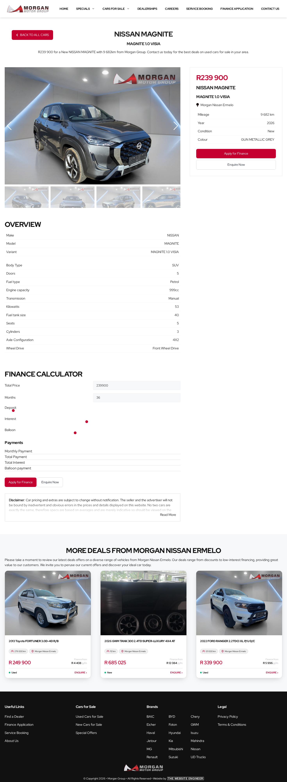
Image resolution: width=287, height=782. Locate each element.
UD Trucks (198, 757)
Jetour (152, 741)
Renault (152, 757)
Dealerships (147, 9)
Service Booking (199, 9)
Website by (178, 778)
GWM (195, 724)
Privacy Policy (228, 716)
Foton (173, 724)
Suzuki (173, 757)
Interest (10, 419)
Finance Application (236, 9)
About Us (12, 741)
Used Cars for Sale (89, 716)
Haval (151, 733)
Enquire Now (50, 482)
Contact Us (270, 9)
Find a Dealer (14, 716)
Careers (171, 9)
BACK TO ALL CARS (34, 35)
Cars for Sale (113, 9)
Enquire (81, 672)
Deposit (10, 407)
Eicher (151, 724)
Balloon (10, 430)
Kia (171, 741)
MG (149, 749)
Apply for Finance (21, 482)
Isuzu (194, 733)
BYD (172, 716)
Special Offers (86, 733)
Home (64, 9)
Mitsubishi (176, 749)
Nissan (195, 749)
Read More (168, 515)
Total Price (12, 385)
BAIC (150, 716)
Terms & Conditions (232, 724)
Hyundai (175, 733)
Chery (195, 716)
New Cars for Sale (89, 724)
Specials (83, 9)
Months (10, 397)
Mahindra (197, 741)
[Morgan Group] (28, 9)
